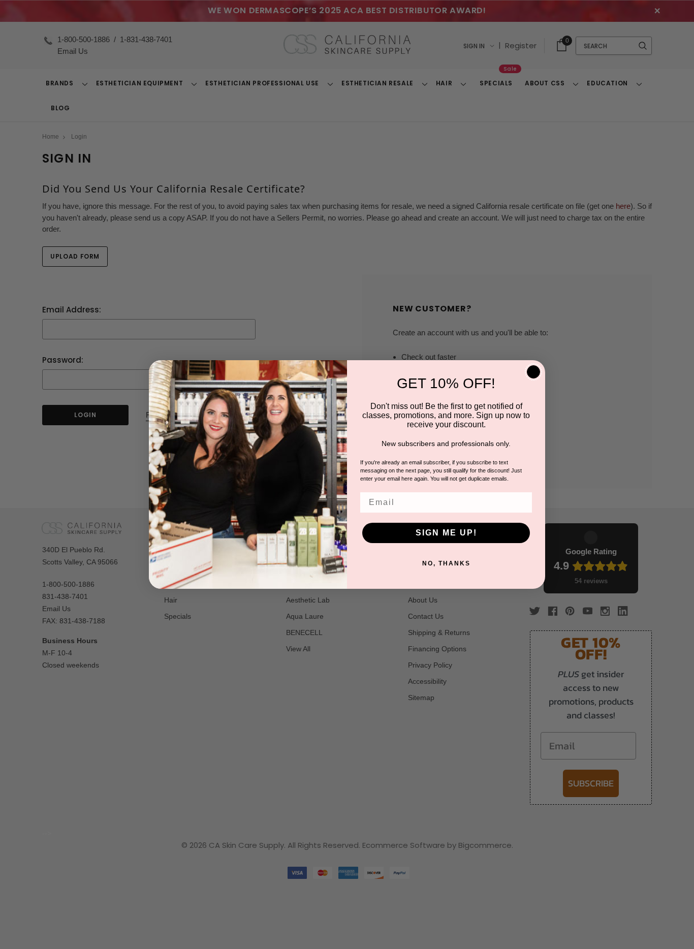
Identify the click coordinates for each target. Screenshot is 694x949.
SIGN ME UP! (446, 532)
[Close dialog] (533, 371)
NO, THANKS (446, 563)
